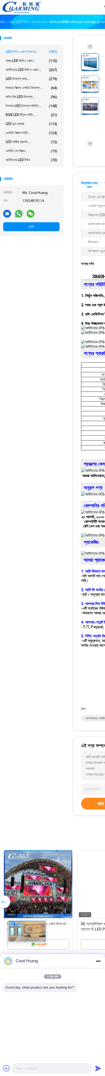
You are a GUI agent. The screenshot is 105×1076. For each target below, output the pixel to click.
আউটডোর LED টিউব (31, 160)
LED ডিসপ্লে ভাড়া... (31, 79)
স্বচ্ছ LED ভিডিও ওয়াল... (31, 61)
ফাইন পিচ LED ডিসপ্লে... (31, 97)
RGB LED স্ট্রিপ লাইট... (31, 115)
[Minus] (98, 961)
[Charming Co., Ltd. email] (7, 213)
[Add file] (6, 1068)
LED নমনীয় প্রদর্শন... (31, 142)
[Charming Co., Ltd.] (21, 7)
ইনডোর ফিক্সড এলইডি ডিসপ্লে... (31, 88)
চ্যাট (31, 227)
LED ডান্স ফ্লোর (31, 124)
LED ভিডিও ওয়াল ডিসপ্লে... (31, 52)
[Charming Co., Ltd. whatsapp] (19, 213)
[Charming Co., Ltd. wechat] (30, 213)
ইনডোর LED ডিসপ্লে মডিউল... (31, 106)
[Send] (98, 1068)
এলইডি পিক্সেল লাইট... (31, 133)
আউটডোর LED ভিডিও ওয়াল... (31, 70)
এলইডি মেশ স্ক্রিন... (31, 151)
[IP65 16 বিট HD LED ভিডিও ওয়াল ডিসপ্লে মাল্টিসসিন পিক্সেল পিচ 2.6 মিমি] (38, 884)
